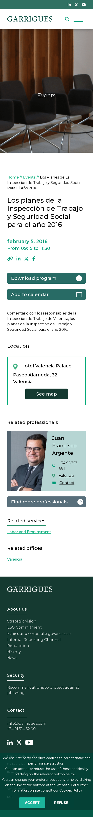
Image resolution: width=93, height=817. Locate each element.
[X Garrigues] (19, 742)
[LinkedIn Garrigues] (10, 742)
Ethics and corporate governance (39, 633)
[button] (10, 258)
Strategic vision (21, 621)
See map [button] (46, 394)
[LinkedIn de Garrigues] (69, 4)
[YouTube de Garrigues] (84, 4)
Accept (32, 802)
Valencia (66, 475)
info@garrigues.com (26, 723)
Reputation (18, 646)
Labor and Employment (29, 532)
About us (17, 609)
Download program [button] (33, 278)
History (14, 652)
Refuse (61, 802)
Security (15, 675)
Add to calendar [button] (30, 294)
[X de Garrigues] (76, 4)
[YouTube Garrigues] (29, 742)
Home (13, 177)
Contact (66, 483)
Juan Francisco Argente (64, 445)
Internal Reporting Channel (34, 640)
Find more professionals (39, 502)
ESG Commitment (24, 627)
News (12, 658)
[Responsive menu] (78, 19)
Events (29, 177)
